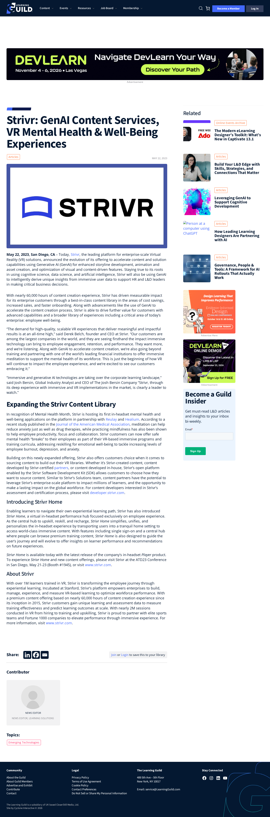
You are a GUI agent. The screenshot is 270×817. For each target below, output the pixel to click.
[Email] (45, 655)
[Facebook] (36, 655)
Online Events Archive (230, 123)
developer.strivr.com (107, 492)
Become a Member (228, 9)
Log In (255, 9)
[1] (135, 63)
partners (61, 467)
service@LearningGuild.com (162, 789)
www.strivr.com (98, 564)
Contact (11, 793)
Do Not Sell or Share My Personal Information (99, 793)
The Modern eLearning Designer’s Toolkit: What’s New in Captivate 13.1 (237, 135)
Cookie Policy (80, 785)
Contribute (13, 789)
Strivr (75, 254)
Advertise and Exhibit (19, 785)
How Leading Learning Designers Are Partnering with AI (236, 236)
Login (124, 655)
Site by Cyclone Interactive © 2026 (24, 808)
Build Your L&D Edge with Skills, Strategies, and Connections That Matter (237, 169)
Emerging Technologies (23, 742)
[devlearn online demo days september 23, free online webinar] (209, 360)
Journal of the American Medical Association (93, 424)
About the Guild (16, 777)
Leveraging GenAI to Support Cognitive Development (232, 202)
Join (113, 655)
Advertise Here (209, 335)
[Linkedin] (27, 655)
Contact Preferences (84, 789)
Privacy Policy (80, 777)
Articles (13, 157)
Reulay (111, 419)
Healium (132, 419)
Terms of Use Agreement (86, 781)
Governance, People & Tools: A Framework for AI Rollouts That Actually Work (237, 271)
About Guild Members (20, 781)
